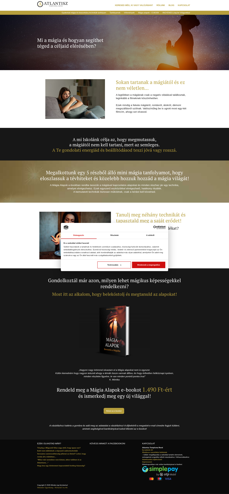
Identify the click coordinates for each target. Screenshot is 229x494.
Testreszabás (112, 265)
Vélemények (129, 13)
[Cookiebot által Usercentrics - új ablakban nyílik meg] (155, 227)
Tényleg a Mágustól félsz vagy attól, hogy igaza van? (59, 448)
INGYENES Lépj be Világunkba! (176, 13)
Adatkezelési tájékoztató (152, 459)
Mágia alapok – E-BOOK (148, 13)
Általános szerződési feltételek (154, 452)
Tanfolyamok (115, 13)
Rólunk (160, 5)
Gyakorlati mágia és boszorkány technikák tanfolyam (84, 13)
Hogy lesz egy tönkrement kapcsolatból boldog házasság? (61, 466)
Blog (171, 5)
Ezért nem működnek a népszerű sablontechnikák (57, 451)
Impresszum (147, 462)
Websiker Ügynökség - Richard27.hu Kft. (52, 488)
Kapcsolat (184, 5)
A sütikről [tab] (150, 235)
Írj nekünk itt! (147, 450)
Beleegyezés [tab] (78, 235)
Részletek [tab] (114, 235)
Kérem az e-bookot (114, 411)
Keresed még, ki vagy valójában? (134, 5)
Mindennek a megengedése (148, 265)
